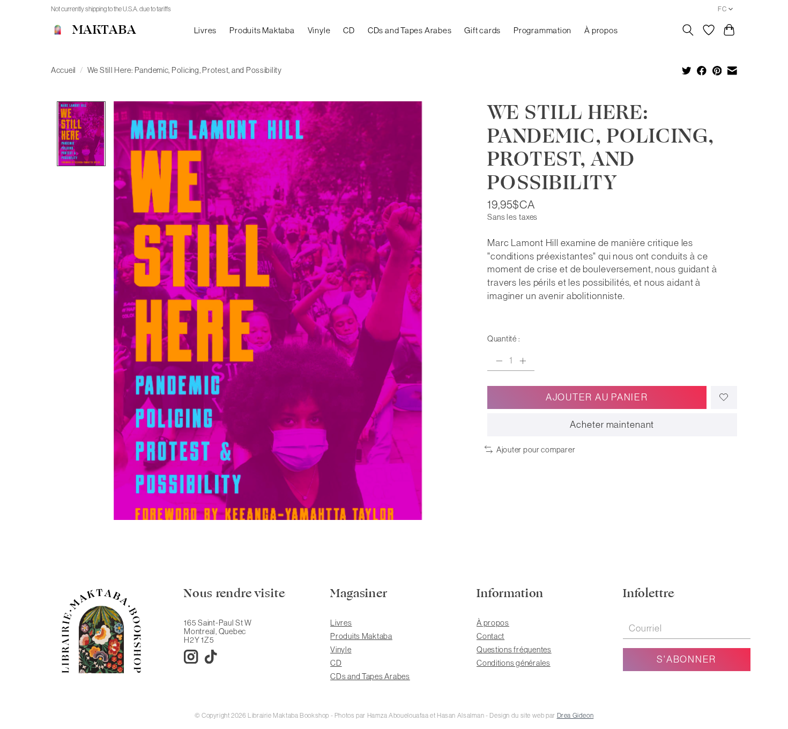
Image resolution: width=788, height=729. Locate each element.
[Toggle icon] (688, 30)
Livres (205, 30)
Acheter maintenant (612, 424)
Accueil (63, 70)
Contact (490, 636)
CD (349, 30)
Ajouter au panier (597, 397)
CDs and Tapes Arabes (409, 30)
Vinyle (319, 30)
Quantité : (503, 338)
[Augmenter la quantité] (522, 360)
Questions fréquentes (514, 649)
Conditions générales (514, 663)
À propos (601, 30)
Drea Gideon (575, 715)
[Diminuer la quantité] (499, 360)
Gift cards (482, 30)
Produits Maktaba (261, 30)
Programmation (542, 30)
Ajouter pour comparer (535, 449)
